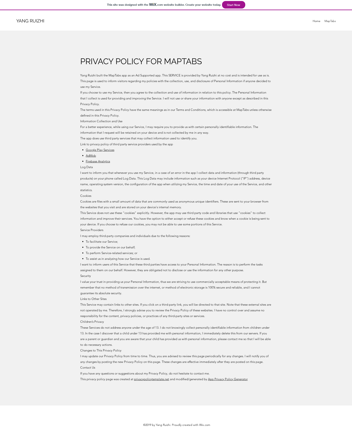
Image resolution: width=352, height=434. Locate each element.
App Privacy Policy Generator (228, 379)
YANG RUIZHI (30, 20)
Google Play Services (100, 150)
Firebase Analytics (98, 161)
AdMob (91, 156)
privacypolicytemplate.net (151, 379)
